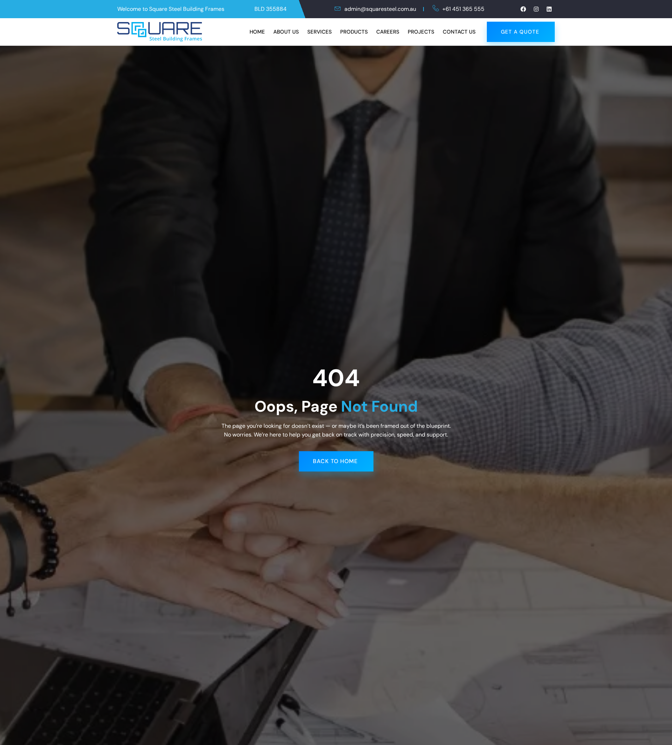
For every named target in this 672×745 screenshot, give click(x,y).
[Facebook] (523, 9)
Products (354, 31)
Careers (387, 31)
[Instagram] (536, 9)
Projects (421, 31)
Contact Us (459, 31)
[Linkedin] (549, 9)
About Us (286, 31)
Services (319, 31)
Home (257, 31)
